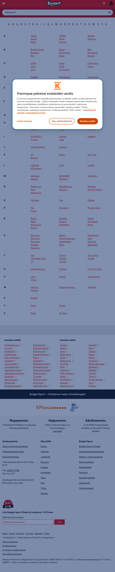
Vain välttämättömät (62, 121)
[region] (57, 104)
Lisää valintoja (24, 121)
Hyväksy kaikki (87, 121)
